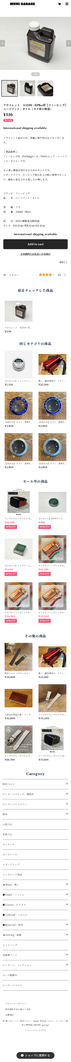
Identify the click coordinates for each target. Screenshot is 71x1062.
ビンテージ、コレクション (17, 965)
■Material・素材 (13, 924)
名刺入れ (7, 834)
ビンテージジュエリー (15, 804)
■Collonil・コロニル (15, 914)
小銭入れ (7, 824)
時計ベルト (9, 784)
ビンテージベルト (12, 985)
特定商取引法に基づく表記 (18, 1009)
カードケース (10, 854)
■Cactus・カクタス (14, 904)
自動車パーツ (10, 955)
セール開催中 (10, 975)
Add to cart (36, 244)
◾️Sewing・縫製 (12, 935)
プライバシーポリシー (15, 1003)
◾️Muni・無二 (11, 884)
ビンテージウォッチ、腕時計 (18, 794)
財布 (5, 814)
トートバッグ (10, 945)
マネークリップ (11, 864)
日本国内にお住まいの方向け (35, 254)
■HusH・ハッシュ (13, 894)
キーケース (9, 844)
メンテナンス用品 (12, 874)
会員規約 (9, 1015)
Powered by (32, 1030)
